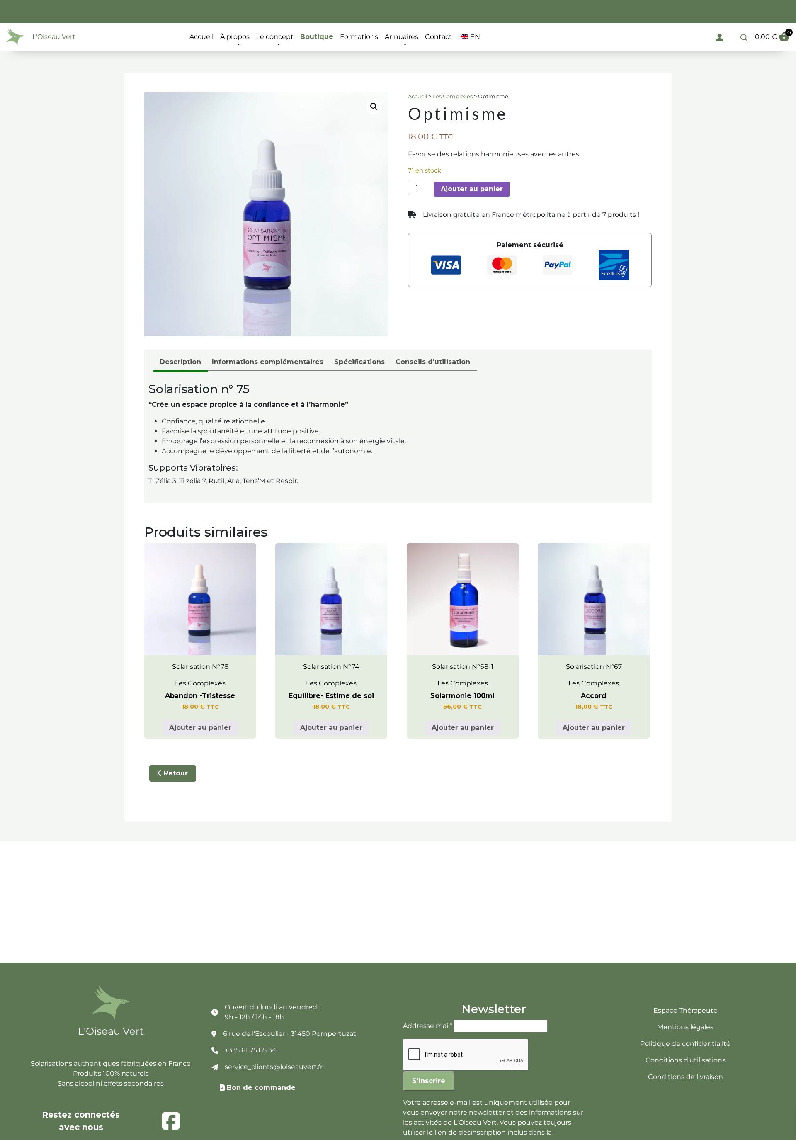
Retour (175, 773)
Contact (438, 37)
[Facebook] (171, 1121)
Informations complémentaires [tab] (267, 362)
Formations (359, 37)
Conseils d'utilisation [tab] (433, 362)
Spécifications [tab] (359, 362)
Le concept (275, 37)
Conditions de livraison (685, 1077)
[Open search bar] (744, 37)
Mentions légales (685, 1027)
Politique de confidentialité (685, 1044)
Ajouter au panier (472, 189)
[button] (373, 106)
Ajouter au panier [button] (200, 728)
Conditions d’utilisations (686, 1060)
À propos (235, 37)
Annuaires (401, 37)
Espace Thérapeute (685, 1010)
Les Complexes (452, 96)
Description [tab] (180, 362)
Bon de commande (260, 1087)
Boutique (316, 37)
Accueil (201, 37)
